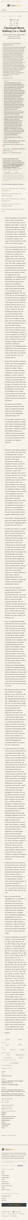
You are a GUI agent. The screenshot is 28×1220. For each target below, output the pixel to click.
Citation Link (13, 1049)
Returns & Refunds (12, 1213)
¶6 (4, 445)
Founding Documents (7, 1185)
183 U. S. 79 (17, 978)
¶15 (4, 896)
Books (3, 1187)
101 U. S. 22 (19, 694)
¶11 (4, 621)
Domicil (3, 1114)
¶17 (4, 1032)
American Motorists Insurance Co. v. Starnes (14, 111)
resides (3, 1122)
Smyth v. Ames (21, 140)
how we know (10, 150)
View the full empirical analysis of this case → (13, 184)
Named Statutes (6, 1183)
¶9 (4, 528)
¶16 (4, 936)
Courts (3, 1179)
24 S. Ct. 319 (14, 22)
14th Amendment (18, 413)
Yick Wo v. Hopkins (12, 140)
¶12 (4, 689)
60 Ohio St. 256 (17, 293)
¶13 (4, 748)
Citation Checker (6, 1189)
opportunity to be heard (7, 1118)
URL (4, 1049)
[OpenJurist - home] (14, 5)
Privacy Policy (13, 1216)
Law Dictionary (5, 1175)
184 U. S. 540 (9, 985)
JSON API (4, 1200)
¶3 (4, 361)
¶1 (4, 217)
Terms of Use (5, 1216)
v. (10, 694)
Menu (5, 10)
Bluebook (22, 1049)
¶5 (4, 419)
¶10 (4, 587)
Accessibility (17, 1211)
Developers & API (6, 1196)
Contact (4, 1213)
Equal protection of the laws (9, 1116)
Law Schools (5, 1181)
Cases (3, 1171)
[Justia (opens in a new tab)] (20, 1165)
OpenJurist (4, 16)
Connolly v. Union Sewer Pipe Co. (11, 142)
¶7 (4, 449)
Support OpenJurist (14, 1204)
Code (3, 1173)
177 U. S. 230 (14, 960)
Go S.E (3, 1108)
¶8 (4, 517)
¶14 (4, 862)
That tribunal (5, 1125)
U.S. (15, 16)
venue (3, 1127)
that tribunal (14, 332)
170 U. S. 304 (22, 953)
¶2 (4, 246)
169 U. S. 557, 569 (12, 941)
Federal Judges (5, 1177)
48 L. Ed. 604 (14, 23)
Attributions (22, 1213)
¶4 (4, 403)
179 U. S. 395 (12, 307)
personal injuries (14, 227)
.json (8, 1135)
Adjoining (4, 1112)
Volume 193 (10, 16)
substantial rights (20, 523)
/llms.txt (4, 1198)
